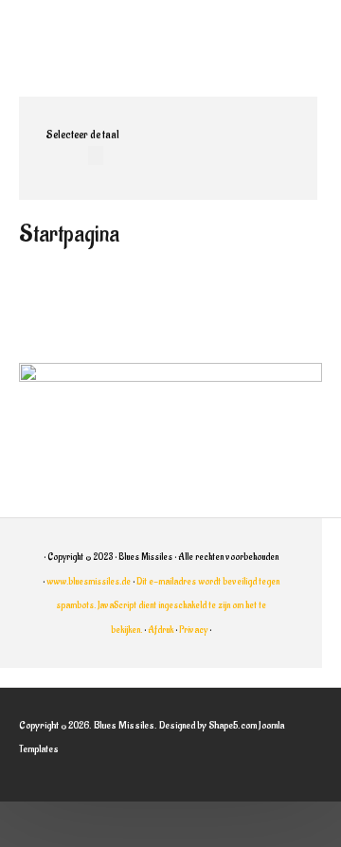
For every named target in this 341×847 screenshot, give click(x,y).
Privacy (193, 629)
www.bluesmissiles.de (88, 581)
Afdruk (160, 629)
